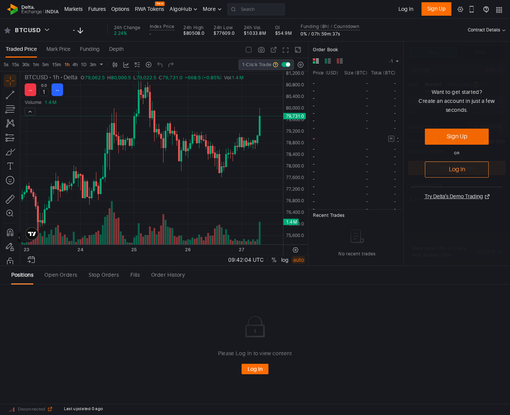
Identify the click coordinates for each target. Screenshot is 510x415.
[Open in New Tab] (274, 50)
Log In (405, 9)
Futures (97, 9)
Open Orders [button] (60, 275)
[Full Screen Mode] (286, 50)
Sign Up (436, 9)
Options (120, 9)
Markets (73, 9)
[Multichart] (248, 49)
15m (56, 64)
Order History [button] (168, 275)
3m (93, 64)
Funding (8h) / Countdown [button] (330, 26)
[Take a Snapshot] (261, 49)
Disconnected (31, 409)
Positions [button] (22, 275)
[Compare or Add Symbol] (148, 64)
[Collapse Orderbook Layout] (297, 49)
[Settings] (300, 64)
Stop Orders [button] (103, 275)
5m (45, 64)
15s (15, 64)
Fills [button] (135, 275)
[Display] (137, 64)
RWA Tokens (149, 8)
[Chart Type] (115, 64)
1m (35, 64)
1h (66, 64)
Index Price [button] (162, 26)
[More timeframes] (101, 64)
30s (25, 64)
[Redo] (171, 64)
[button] (399, 45)
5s (6, 64)
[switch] (286, 64)
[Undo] (160, 64)
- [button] (398, 138)
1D (84, 64)
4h (75, 64)
